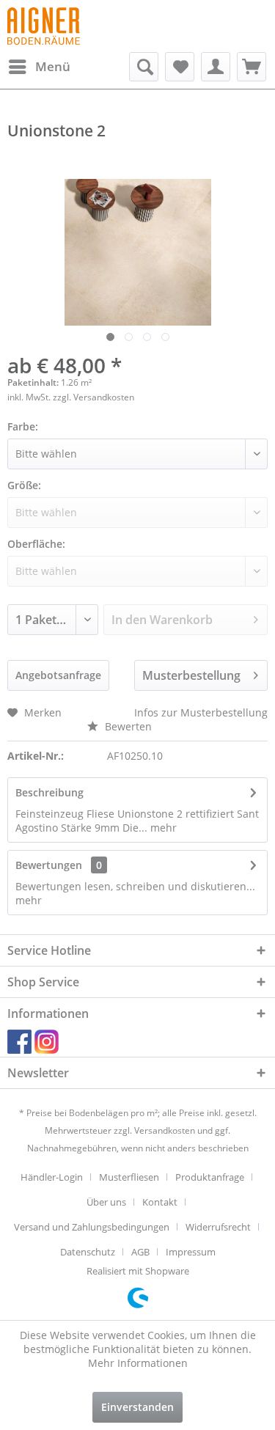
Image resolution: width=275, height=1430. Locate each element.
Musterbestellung (191, 675)
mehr (162, 828)
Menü (52, 66)
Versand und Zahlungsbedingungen (91, 1226)
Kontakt (159, 1202)
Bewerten (127, 726)
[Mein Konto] (215, 66)
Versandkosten (164, 1130)
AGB (140, 1251)
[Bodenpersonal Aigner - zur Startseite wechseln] (43, 26)
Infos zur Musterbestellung (201, 712)
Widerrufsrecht (218, 1226)
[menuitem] (39, 66)
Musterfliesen (129, 1177)
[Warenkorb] (251, 66)
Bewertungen (48, 865)
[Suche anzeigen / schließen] (143, 66)
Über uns (106, 1202)
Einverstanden (137, 1407)
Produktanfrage (209, 1177)
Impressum (191, 1251)
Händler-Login (52, 1177)
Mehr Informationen (138, 1363)
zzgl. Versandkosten (93, 397)
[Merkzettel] (179, 66)
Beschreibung (49, 792)
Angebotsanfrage (58, 675)
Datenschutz (87, 1251)
